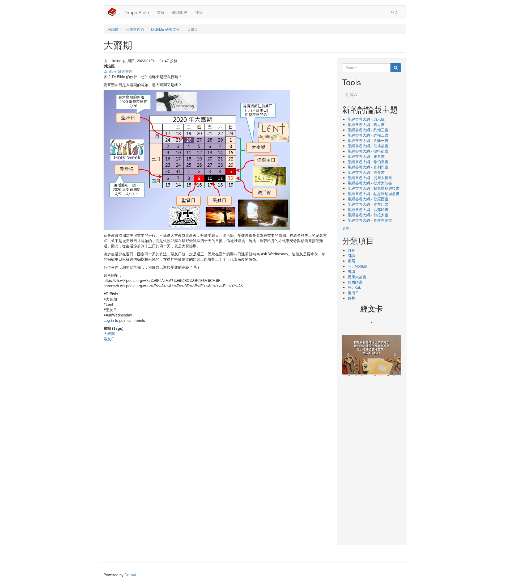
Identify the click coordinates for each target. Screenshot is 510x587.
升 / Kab (354, 287)
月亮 (351, 250)
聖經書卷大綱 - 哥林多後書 (370, 220)
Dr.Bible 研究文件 (165, 29)
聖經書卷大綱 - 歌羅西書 (368, 198)
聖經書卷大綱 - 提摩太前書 (370, 182)
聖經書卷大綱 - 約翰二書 (368, 135)
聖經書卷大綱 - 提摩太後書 (370, 177)
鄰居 (351, 260)
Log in (109, 320)
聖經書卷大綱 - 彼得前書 (368, 151)
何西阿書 (355, 282)
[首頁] (114, 12)
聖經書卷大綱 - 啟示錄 (366, 119)
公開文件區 (135, 29)
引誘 (351, 255)
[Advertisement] (371, 459)
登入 (394, 12)
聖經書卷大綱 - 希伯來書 (368, 161)
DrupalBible (136, 12)
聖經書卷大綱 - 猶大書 (366, 124)
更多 (346, 228)
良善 (351, 298)
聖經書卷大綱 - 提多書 (366, 172)
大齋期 (109, 333)
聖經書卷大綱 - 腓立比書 (368, 204)
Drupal (130, 574)
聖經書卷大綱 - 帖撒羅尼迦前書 (374, 193)
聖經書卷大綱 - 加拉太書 (368, 214)
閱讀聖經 (179, 12)
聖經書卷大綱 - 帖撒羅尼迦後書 (374, 188)
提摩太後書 (357, 276)
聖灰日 (109, 338)
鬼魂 (351, 271)
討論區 (113, 29)
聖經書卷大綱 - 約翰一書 (368, 140)
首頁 (160, 12)
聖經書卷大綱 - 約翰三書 (368, 129)
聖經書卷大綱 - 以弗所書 (368, 209)
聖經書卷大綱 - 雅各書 (366, 156)
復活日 (353, 292)
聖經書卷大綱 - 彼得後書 (368, 145)
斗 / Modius (357, 266)
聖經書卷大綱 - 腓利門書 (368, 167)
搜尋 (199, 12)
